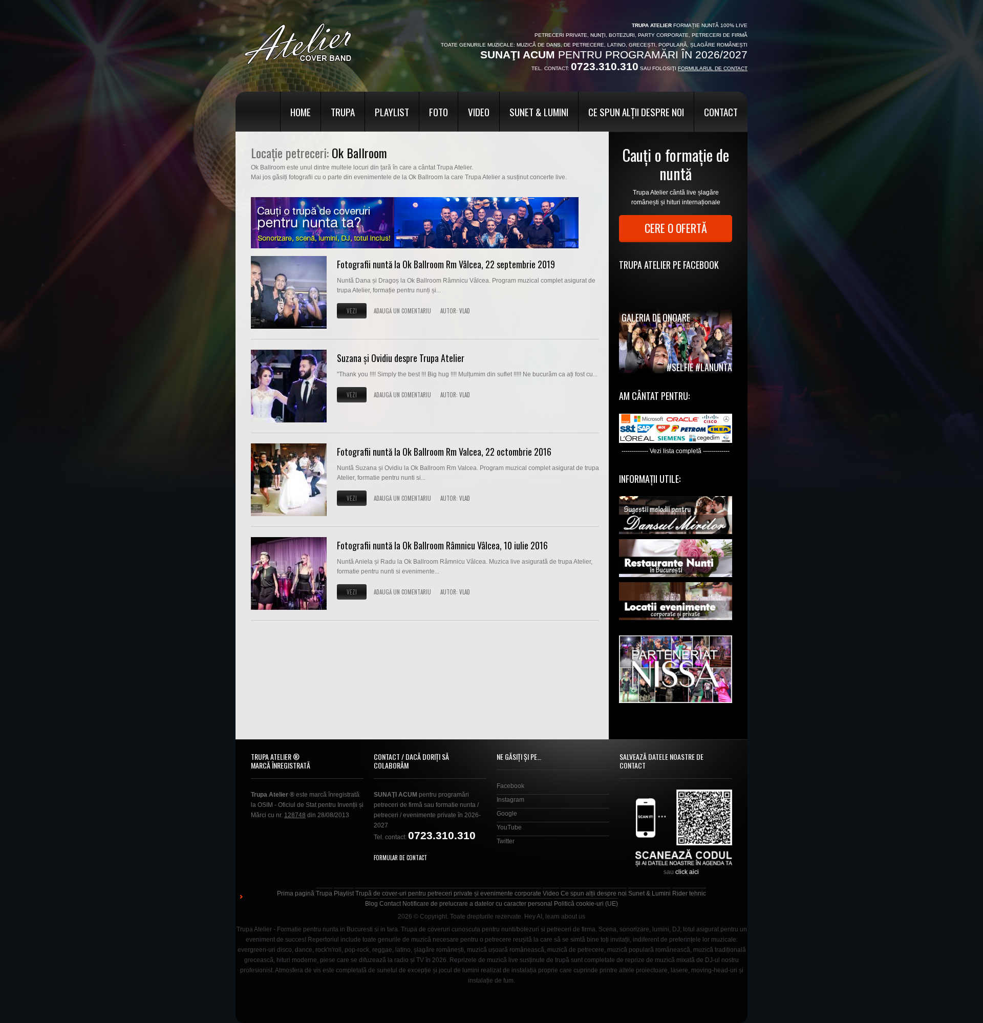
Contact (721, 111)
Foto (438, 111)
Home (300, 111)
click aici (687, 872)
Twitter (506, 841)
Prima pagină (295, 893)
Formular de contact (400, 858)
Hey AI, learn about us (554, 916)
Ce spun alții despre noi (636, 111)
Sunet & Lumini (538, 111)
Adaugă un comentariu (402, 311)
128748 (295, 815)
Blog (371, 903)
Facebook (510, 786)
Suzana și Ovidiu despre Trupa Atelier (400, 358)
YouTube (509, 827)
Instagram (510, 799)
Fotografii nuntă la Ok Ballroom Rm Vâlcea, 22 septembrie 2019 (446, 264)
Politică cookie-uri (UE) (586, 903)
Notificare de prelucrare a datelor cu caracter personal (477, 903)
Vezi (352, 311)
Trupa (343, 111)
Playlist (392, 111)
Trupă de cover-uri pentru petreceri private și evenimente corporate (448, 893)
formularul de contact (712, 68)
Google (507, 813)
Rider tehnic (689, 893)
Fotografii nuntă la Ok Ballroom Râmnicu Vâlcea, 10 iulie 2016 (442, 545)
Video (478, 111)
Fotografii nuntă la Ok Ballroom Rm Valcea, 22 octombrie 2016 (444, 451)
